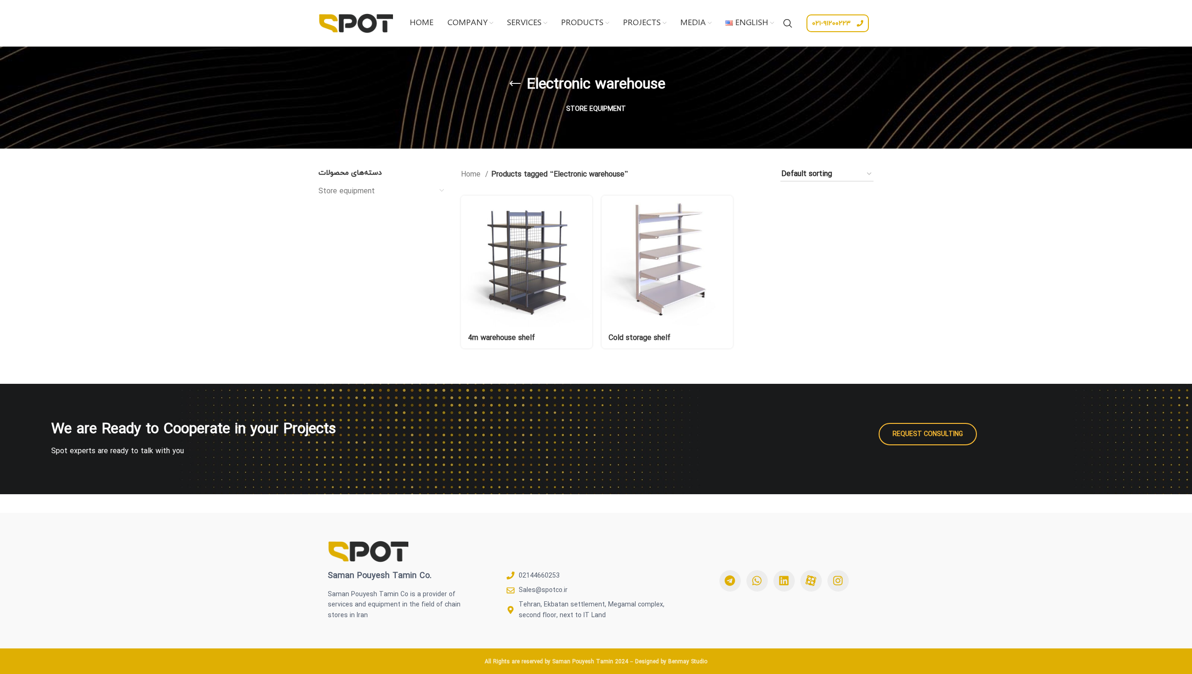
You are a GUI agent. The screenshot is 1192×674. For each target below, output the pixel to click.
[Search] (788, 23)
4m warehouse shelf (501, 337)
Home (472, 175)
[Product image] (526, 261)
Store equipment (346, 190)
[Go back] (515, 84)
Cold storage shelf (639, 337)
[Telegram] (730, 581)
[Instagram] (838, 581)
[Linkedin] (784, 581)
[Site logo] (355, 22)
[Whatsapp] (757, 581)
